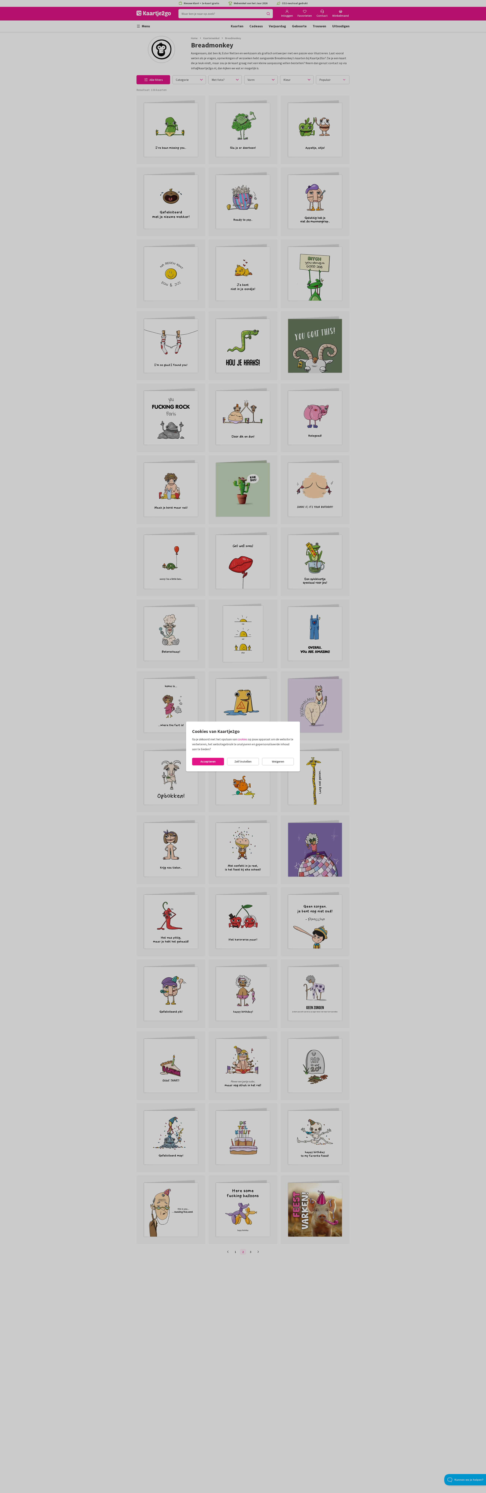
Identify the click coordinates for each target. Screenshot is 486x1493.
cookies (242, 739)
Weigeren (278, 761)
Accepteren (208, 761)
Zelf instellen (243, 761)
